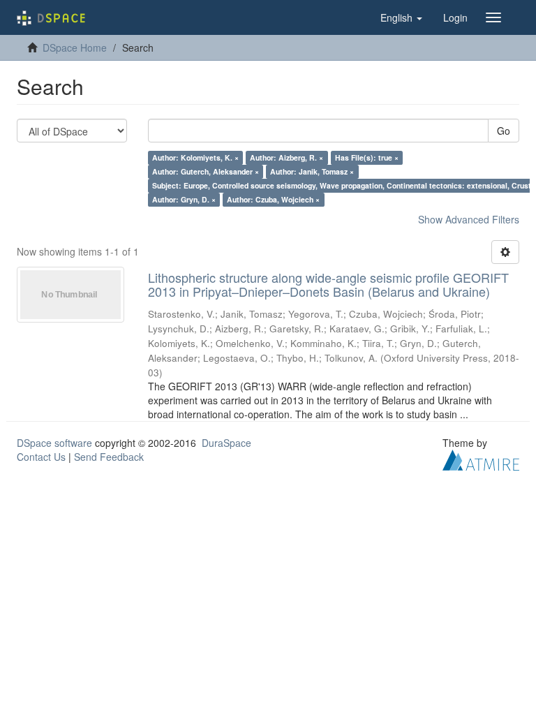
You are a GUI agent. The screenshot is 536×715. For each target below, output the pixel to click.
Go (503, 131)
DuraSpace (226, 443)
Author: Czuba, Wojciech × (273, 199)
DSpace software (54, 443)
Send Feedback (109, 457)
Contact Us (41, 457)
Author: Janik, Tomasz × (312, 171)
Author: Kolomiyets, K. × (195, 157)
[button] (401, 17)
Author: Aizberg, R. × (286, 157)
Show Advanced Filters (468, 219)
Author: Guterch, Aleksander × (205, 171)
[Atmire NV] (480, 458)
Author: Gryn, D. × (184, 199)
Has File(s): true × (367, 157)
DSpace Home (75, 47)
